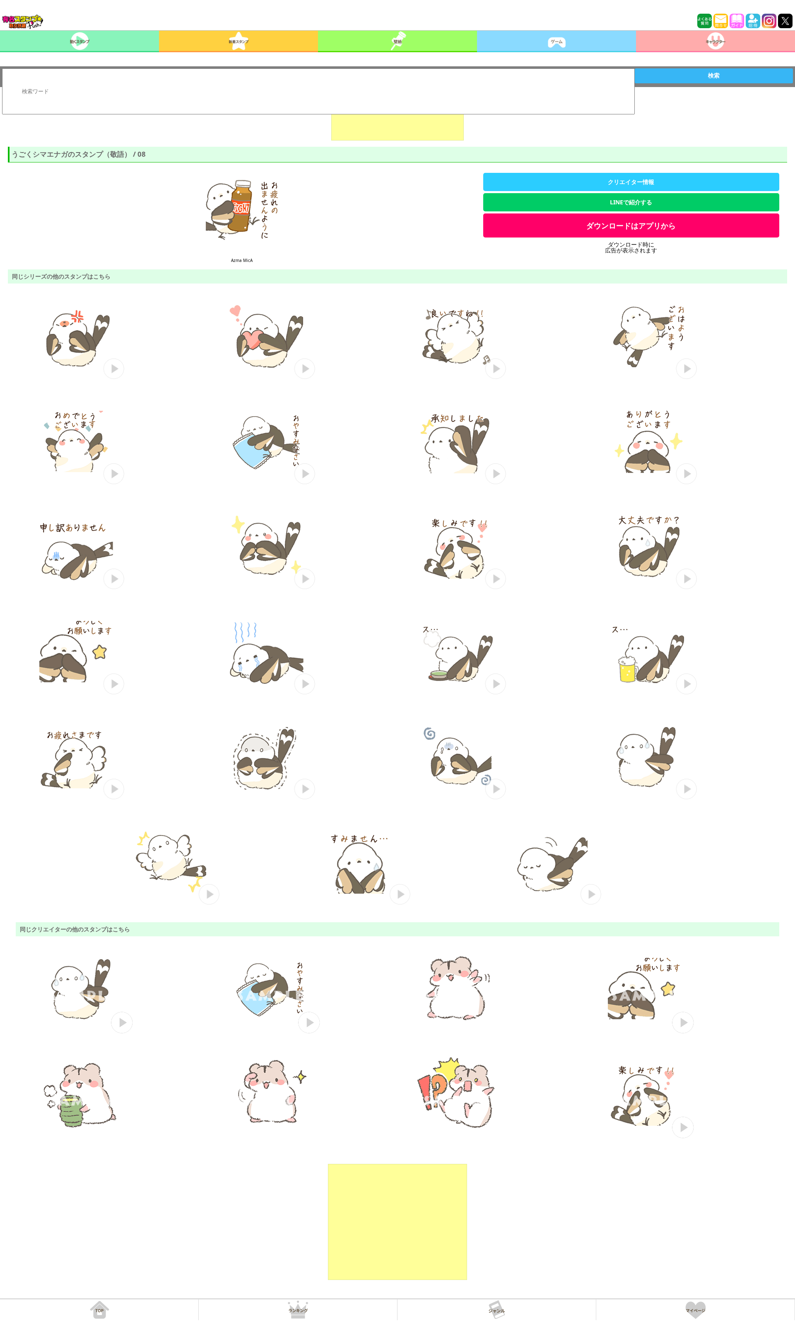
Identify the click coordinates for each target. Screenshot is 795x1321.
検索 (714, 75)
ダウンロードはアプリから (631, 225)
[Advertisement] (397, 120)
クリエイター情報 (631, 182)
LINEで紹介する (631, 202)
